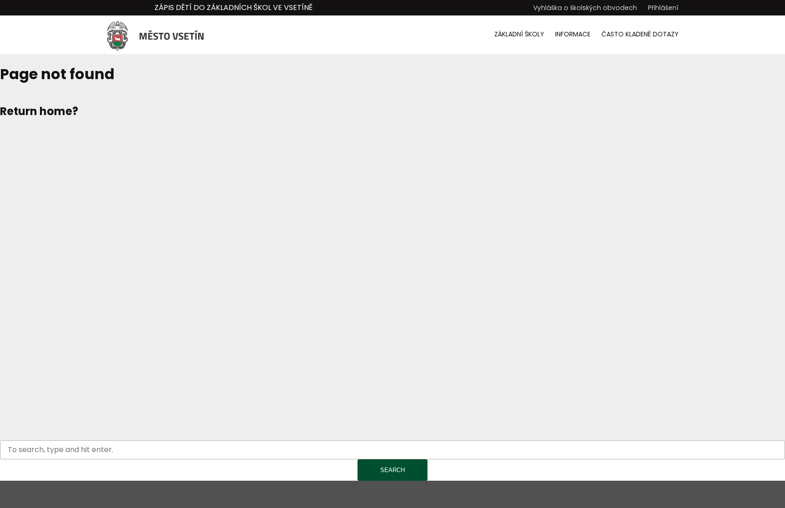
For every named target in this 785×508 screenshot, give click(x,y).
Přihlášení (663, 7)
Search (392, 470)
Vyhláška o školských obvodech (585, 7)
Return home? (39, 111)
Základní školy (519, 34)
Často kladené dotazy (640, 34)
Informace (573, 34)
